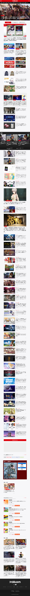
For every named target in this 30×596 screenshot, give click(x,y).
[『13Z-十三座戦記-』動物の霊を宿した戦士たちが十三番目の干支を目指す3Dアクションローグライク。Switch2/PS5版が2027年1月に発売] (9, 403)
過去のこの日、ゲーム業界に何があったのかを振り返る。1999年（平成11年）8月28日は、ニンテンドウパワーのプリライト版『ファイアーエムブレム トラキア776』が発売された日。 (21, 268)
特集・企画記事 (17, 257)
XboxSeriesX (21, 457)
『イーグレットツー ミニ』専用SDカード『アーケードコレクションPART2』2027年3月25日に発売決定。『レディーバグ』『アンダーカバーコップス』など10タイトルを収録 (21, 312)
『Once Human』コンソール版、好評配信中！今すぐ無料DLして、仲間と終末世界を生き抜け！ (21, 372)
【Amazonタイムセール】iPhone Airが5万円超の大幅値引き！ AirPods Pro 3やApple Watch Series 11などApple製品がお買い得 (21, 425)
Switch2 (4, 2)
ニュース (23, 2)
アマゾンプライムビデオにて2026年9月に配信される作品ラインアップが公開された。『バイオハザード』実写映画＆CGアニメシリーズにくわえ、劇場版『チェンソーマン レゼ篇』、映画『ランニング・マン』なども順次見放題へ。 (21, 238)
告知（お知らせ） (18, 242)
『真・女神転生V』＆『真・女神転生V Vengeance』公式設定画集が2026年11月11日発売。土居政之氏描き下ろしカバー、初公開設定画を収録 (21, 244)
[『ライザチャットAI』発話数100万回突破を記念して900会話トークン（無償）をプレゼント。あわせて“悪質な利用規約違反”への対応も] (9, 343)
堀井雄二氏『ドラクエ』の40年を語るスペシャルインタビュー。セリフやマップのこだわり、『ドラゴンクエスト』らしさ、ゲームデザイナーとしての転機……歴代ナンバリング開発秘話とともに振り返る (21, 560)
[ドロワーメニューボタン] (1, 1)
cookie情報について (21, 586)
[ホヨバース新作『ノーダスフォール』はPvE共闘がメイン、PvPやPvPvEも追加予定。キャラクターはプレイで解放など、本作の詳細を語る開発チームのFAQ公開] (9, 110)
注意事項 (17, 586)
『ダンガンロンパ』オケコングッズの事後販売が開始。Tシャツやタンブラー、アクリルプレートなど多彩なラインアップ (21, 167)
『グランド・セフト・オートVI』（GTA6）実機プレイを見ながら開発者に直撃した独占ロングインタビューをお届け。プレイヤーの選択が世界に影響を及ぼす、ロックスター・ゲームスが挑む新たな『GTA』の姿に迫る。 (21, 283)
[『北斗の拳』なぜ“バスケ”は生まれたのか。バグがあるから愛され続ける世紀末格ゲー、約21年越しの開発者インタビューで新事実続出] (15, 12)
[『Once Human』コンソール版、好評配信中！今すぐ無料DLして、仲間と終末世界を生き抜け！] (9, 373)
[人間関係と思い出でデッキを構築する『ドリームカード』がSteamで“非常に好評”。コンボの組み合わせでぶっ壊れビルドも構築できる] (9, 396)
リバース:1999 (18, 408)
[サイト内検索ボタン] (29, 1)
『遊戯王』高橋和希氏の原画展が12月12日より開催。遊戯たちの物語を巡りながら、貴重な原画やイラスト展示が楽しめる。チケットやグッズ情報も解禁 (15, 229)
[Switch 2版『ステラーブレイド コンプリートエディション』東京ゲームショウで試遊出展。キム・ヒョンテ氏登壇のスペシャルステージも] (9, 328)
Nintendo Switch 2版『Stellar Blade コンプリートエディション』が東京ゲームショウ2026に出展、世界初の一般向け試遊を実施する (21, 329)
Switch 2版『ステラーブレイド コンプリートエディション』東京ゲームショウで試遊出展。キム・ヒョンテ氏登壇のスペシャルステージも (21, 327)
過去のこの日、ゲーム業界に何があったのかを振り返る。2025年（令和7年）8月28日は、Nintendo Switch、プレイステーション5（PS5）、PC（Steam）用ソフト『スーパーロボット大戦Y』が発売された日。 (21, 306)
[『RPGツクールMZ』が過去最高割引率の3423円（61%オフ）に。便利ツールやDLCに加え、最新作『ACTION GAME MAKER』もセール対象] (9, 46)
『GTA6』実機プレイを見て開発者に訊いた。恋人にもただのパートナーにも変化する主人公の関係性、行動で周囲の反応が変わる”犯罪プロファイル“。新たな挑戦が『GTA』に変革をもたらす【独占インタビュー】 (21, 281)
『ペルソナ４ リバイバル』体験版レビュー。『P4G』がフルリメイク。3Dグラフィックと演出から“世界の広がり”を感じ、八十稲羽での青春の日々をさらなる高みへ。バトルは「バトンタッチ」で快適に (17, 103)
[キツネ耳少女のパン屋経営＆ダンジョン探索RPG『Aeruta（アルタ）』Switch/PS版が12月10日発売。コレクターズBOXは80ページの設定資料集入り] (9, 351)
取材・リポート (17, 287)
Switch (6, 2)
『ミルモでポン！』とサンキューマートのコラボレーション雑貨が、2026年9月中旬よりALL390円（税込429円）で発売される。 (21, 177)
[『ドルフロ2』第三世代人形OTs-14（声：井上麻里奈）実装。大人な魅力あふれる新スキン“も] (15, 194)
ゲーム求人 (20, 2)
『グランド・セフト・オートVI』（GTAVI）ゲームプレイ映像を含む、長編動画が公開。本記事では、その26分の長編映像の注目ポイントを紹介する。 (21, 276)
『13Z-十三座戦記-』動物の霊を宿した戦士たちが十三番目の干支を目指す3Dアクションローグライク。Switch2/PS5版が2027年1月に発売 (21, 402)
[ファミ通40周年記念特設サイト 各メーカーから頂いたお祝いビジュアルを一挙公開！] (9, 486)
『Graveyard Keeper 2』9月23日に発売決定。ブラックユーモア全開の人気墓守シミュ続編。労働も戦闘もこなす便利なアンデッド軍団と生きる (21, 357)
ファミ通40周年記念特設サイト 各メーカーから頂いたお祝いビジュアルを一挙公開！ (9, 491)
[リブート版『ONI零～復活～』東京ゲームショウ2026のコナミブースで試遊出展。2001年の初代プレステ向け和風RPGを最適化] (9, 388)
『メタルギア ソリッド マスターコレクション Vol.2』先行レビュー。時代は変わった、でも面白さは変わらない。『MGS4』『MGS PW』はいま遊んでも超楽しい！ (9, 573)
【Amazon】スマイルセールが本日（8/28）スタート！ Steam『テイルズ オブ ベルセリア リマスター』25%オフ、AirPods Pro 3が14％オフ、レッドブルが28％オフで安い (21, 183)
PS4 (14, 457)
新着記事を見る (15, 440)
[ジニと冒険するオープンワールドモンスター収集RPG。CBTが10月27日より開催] (9, 336)
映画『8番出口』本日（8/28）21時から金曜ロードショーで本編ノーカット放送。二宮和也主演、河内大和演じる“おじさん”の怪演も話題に (21, 152)
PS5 (8, 2)
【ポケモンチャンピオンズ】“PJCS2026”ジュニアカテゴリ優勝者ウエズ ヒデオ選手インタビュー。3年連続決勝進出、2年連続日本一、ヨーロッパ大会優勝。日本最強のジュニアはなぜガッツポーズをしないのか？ (21, 160)
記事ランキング (22, 22)
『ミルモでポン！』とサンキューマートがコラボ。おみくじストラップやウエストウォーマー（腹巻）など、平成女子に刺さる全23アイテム (21, 175)
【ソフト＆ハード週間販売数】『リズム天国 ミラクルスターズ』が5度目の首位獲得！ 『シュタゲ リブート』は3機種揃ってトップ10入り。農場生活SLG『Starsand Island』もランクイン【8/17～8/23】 (21, 319)
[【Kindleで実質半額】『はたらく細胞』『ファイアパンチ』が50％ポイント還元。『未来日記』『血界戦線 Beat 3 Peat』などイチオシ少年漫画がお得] (9, 260)
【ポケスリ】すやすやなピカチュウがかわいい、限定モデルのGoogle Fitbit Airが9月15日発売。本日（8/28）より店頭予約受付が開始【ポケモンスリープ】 (21, 117)
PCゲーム (11, 2)
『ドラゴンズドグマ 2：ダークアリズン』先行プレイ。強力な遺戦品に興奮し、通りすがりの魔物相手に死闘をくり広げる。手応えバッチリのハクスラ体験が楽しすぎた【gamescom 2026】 (8, 103)
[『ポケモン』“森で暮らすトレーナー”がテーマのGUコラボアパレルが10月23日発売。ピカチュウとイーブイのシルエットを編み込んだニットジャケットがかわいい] (9, 73)
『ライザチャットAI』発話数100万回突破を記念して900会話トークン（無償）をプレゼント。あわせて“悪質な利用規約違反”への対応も (21, 342)
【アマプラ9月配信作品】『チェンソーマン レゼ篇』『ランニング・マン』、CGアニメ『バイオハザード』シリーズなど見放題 (21, 236)
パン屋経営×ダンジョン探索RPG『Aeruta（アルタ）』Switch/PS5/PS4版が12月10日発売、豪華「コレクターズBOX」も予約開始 (21, 351)
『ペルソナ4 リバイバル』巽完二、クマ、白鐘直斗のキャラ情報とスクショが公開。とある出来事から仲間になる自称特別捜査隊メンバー (21, 417)
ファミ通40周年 (7, 489)
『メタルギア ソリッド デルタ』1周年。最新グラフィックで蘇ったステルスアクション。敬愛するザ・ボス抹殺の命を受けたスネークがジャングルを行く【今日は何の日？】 (21, 297)
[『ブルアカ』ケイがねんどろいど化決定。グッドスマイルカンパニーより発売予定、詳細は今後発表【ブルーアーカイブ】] (9, 81)
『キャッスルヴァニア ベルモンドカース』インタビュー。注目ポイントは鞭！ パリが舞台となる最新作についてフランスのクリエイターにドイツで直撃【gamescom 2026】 (21, 251)
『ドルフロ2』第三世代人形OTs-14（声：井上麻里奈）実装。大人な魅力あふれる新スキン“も (14, 203)
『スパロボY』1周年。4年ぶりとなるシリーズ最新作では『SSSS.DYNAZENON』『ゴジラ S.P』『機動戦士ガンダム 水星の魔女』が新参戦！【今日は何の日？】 (21, 304)
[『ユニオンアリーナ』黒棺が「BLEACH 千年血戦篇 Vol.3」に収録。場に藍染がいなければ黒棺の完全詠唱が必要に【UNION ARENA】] (15, 30)
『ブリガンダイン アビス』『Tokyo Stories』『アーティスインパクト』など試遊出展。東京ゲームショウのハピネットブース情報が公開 (21, 208)
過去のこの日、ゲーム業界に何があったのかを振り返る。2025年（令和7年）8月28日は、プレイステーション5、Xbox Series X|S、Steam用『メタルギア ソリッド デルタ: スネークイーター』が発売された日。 (21, 299)
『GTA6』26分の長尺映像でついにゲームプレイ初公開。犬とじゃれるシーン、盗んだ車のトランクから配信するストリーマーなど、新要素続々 (21, 274)
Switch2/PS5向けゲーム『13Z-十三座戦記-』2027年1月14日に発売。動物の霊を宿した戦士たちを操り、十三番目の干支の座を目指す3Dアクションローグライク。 (21, 404)
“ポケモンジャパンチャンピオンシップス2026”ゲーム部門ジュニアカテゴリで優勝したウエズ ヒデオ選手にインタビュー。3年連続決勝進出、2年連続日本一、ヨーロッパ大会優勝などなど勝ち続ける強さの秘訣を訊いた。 (21, 162)
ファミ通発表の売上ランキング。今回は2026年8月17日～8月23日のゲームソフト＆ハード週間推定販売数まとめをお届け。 (21, 321)
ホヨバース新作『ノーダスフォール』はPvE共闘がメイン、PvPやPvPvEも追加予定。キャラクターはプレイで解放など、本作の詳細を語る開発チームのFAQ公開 (21, 109)
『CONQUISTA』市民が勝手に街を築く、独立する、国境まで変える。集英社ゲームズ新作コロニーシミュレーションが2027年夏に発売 (21, 87)
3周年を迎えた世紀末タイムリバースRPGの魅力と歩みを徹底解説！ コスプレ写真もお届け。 (21, 410)
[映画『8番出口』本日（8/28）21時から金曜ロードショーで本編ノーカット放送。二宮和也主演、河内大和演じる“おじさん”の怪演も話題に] (9, 154)
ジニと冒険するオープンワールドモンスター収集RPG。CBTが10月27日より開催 (21, 335)
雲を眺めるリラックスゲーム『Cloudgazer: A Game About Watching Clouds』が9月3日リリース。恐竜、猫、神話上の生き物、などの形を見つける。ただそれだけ (21, 380)
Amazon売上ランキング (8, 497)
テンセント (17, 336)
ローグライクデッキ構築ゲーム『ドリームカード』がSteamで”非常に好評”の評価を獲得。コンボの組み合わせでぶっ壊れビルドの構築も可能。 (21, 397)
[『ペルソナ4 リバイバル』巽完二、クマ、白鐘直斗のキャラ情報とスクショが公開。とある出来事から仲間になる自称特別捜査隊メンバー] (9, 419)
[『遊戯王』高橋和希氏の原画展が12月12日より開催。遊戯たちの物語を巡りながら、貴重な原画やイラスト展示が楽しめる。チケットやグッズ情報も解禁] (15, 220)
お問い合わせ (4, 586)
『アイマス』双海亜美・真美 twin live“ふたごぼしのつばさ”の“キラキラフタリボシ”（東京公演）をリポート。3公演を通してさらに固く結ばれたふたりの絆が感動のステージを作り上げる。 (21, 291)
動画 (25, 2)
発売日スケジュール (15, 2)
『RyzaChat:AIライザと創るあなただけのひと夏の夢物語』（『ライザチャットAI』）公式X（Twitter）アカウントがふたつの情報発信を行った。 (21, 344)
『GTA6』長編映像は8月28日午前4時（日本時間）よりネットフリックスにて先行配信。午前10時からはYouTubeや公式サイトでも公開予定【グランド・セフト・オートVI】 (21, 433)
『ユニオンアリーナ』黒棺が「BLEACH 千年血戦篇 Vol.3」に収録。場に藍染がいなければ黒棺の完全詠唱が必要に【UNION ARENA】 (15, 39)
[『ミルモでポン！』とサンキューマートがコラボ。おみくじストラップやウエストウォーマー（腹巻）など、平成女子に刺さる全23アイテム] (9, 176)
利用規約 (14, 586)
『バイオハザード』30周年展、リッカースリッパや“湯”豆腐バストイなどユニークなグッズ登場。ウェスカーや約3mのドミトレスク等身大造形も (21, 124)
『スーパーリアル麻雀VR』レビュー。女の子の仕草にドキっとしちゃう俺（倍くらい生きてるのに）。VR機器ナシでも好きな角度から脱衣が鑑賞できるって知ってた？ (9, 547)
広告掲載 (26, 586)
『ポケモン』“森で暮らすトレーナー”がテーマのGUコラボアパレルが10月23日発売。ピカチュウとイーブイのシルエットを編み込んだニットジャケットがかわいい (21, 72)
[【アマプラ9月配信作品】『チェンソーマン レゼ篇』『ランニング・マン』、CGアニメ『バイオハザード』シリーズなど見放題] (9, 237)
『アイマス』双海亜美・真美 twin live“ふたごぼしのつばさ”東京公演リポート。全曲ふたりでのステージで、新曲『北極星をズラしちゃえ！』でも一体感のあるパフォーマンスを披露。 (21, 289)
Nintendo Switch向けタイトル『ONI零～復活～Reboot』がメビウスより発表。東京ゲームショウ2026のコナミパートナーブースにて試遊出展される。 (21, 389)
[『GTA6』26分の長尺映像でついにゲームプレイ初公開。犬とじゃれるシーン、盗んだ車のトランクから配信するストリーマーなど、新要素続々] (9, 275)
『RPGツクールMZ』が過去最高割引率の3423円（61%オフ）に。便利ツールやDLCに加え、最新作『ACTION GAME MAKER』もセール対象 (9, 51)
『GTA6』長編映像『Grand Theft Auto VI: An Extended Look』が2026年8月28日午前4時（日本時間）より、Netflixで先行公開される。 (21, 435)
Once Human (18, 370)
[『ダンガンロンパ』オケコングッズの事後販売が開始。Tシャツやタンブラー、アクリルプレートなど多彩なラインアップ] (9, 169)
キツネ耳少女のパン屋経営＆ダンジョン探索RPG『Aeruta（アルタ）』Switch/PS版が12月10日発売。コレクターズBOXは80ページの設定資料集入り (21, 349)
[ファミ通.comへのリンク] (15, 0)
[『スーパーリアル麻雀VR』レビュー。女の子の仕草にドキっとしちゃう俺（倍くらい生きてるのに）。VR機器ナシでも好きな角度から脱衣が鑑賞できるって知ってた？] (9, 542)
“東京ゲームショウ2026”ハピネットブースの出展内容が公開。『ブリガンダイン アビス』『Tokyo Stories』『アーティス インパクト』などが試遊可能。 (21, 210)
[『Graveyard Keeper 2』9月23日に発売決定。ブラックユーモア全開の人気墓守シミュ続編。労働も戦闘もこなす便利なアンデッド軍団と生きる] (9, 358)
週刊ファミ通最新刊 (7, 461)
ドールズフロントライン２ (9, 200)
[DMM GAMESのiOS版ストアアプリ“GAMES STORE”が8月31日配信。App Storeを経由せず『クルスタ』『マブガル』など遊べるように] (9, 366)
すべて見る (25, 454)
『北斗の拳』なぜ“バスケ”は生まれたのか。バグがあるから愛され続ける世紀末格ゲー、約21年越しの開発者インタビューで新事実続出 (15, 17)
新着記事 (15, 22)
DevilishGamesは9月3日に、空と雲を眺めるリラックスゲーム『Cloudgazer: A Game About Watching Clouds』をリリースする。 (21, 382)
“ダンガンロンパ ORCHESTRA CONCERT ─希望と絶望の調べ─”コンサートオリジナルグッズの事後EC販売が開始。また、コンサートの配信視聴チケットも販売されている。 (21, 169)
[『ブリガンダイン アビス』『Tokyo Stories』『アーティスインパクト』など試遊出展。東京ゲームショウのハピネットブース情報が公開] (9, 209)
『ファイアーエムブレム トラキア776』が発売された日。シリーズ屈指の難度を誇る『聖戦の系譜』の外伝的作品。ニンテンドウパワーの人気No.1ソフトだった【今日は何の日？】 (21, 266)
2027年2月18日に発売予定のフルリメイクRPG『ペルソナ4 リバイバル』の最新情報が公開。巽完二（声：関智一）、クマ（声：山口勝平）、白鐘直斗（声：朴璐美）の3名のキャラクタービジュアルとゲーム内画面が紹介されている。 (21, 419)
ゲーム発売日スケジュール (8, 454)
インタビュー (2, 15)
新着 (1, 2)
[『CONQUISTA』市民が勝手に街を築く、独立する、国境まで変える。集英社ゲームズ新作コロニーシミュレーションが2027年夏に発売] (9, 88)
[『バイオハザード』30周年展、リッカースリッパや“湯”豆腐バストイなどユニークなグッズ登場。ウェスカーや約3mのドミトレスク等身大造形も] (9, 125)
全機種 (5, 457)
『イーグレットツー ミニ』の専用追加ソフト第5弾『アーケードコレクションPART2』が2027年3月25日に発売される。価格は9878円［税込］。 (21, 314)
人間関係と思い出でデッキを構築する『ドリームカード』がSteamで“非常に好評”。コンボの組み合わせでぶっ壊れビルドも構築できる (21, 395)
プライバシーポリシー (9, 586)
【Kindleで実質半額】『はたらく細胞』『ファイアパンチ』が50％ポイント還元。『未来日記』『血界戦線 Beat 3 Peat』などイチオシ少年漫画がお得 (21, 259)
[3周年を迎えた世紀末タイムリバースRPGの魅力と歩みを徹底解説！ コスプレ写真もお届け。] (9, 411)
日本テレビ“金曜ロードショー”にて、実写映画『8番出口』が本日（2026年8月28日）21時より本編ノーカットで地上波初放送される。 (21, 154)
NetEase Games (17, 374)
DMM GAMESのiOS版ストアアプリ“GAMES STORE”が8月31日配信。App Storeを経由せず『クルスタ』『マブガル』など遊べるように (21, 365)
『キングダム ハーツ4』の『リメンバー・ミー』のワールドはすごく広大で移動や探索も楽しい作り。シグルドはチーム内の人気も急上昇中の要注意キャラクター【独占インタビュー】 (9, 560)
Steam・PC (17, 457)
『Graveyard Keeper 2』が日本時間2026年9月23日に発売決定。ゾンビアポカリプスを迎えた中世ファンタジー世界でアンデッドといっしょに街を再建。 (21, 359)
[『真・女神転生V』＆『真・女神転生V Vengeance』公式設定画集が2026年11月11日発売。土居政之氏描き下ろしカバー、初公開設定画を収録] (9, 245)
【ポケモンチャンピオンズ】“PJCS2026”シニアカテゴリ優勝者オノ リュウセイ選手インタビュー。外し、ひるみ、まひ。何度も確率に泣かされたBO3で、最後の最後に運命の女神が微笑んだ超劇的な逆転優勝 (21, 52)
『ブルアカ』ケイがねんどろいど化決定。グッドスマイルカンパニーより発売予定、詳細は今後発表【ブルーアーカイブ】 (21, 80)
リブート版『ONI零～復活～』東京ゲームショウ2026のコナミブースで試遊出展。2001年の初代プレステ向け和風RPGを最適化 (21, 387)
